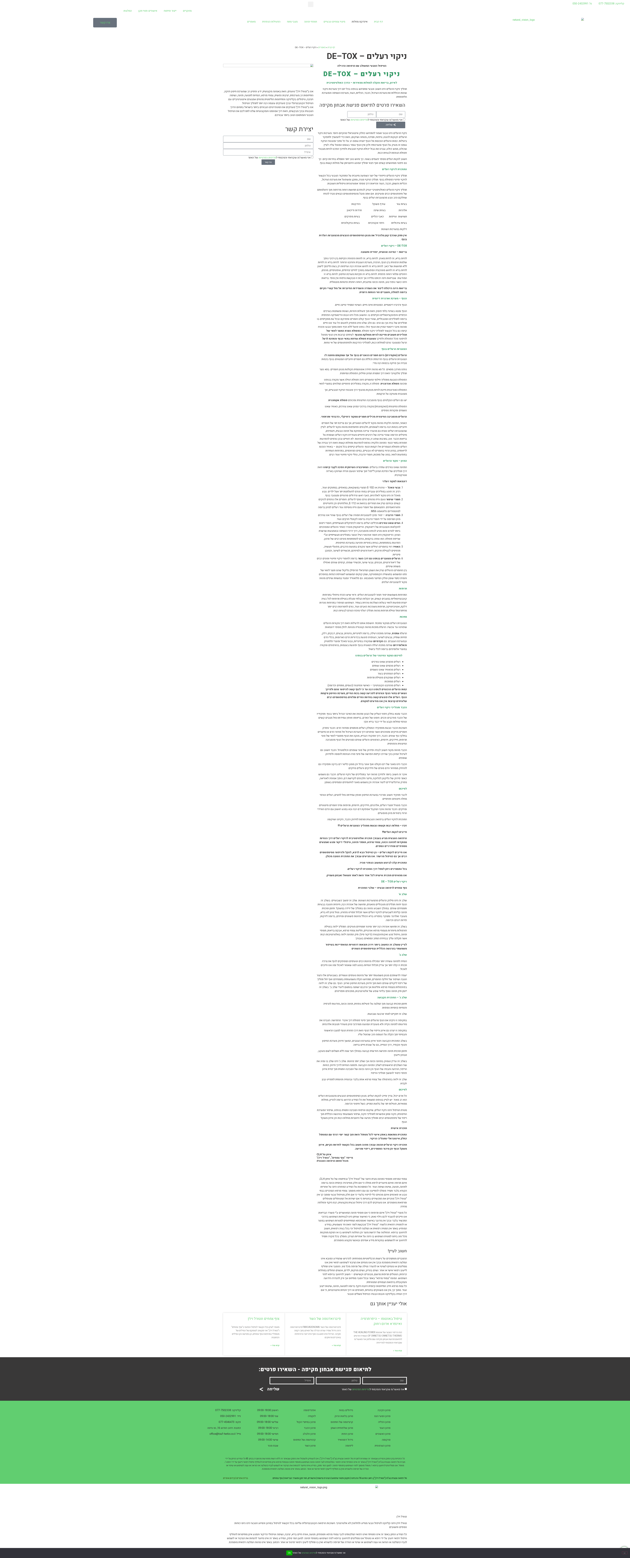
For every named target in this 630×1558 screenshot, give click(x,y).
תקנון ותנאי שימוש (340, 1478)
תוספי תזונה (310, 22)
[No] (625, 1552)
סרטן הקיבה (384, 1410)
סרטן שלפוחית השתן (342, 1428)
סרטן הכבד (310, 1428)
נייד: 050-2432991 (230, 1416)
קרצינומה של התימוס (342, 1422)
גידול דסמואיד (345, 1440)
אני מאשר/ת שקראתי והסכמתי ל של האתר (371, 120)
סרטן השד (310, 1446)
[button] (310, 4)
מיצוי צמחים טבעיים (334, 22)
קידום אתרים (229, 1478)
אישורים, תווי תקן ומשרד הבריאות (300, 1478)
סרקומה (386, 1440)
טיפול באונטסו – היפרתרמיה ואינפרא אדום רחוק (381, 1321)
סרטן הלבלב (309, 1434)
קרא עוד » (397, 1350)
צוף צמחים (278, 1478)
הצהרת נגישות (323, 1478)
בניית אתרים (242, 1478)
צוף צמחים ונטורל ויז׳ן (263, 1318)
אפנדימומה (310, 1410)
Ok (289, 1552)
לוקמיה (312, 1416)
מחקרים (187, 11)
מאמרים (251, 22)
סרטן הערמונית (382, 1446)
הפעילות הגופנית (271, 22)
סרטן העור (384, 1428)
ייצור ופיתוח (170, 11)
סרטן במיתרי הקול (306, 1422)
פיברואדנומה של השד (325, 1318)
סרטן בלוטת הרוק (344, 1416)
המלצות (128, 11)
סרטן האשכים (382, 1434)
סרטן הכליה (384, 1422)
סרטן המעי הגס (382, 1416)
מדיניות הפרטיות (359, 120)
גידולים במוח (346, 1410)
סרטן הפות (347, 1434)
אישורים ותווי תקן (147, 11)
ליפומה (349, 1446)
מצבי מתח (292, 22)
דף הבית (378, 22)
